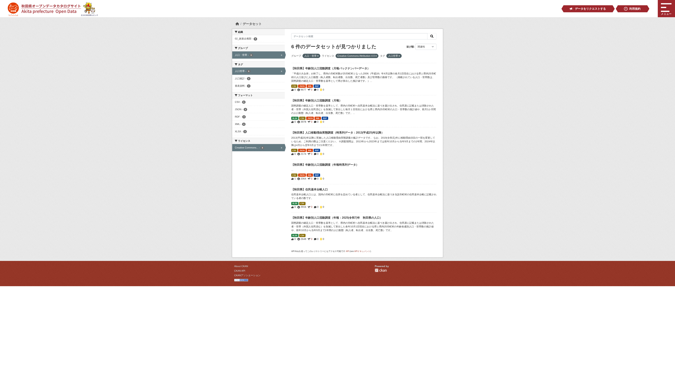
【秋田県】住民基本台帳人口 (309, 189)
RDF (317, 86)
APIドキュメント (362, 251)
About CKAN (241, 266)
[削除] (318, 56)
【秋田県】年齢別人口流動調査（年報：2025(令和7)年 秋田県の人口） (336, 217)
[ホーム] (237, 24)
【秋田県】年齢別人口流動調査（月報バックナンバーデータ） (330, 68)
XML (310, 86)
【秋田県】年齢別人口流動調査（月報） (316, 100)
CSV (294, 86)
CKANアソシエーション (247, 275)
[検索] (431, 36)
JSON (302, 86)
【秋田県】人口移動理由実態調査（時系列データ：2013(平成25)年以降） (337, 132)
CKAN (381, 270)
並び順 (410, 46)
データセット (252, 24)
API (347, 251)
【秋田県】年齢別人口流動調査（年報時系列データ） (325, 164)
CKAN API (239, 270)
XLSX (294, 118)
